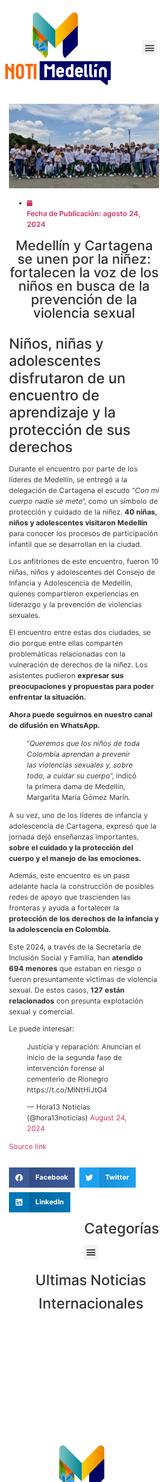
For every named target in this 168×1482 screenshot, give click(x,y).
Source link (28, 1146)
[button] (149, 47)
